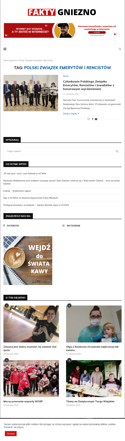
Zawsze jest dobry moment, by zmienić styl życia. (29, 348)
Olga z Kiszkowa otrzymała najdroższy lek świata (92, 348)
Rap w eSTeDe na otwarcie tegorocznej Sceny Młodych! (30, 197)
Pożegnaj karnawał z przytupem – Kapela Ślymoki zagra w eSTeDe (36, 205)
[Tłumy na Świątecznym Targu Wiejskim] (94, 378)
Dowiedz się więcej (13, 427)
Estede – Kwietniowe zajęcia (17, 190)
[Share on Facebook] (92, 119)
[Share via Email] (96, 119)
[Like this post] (88, 119)
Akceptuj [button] (11, 433)
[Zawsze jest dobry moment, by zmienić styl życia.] (31, 323)
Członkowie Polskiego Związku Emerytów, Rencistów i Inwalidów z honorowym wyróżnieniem (88, 85)
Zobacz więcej (70, 113)
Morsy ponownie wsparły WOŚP (23, 401)
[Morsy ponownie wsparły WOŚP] (31, 378)
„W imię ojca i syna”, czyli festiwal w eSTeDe (24, 173)
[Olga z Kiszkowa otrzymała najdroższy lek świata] (94, 323)
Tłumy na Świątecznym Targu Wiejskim (90, 401)
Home (66, 76)
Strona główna (10, 60)
